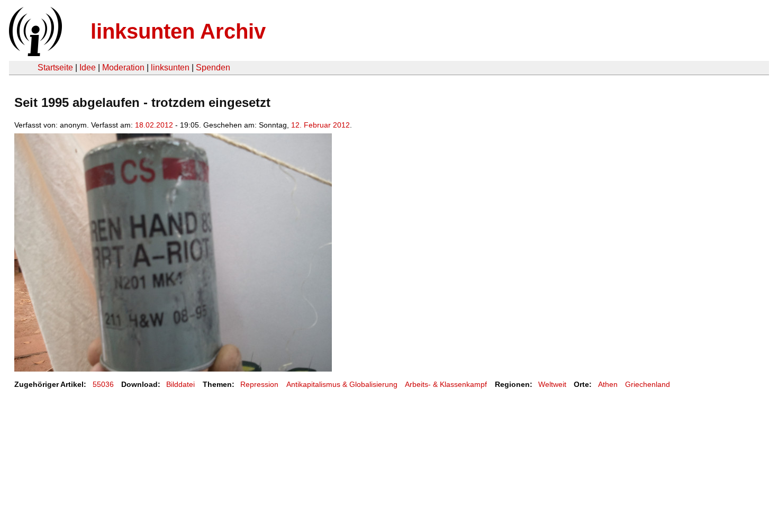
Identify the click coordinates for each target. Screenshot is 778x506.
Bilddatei (180, 384)
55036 (103, 384)
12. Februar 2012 (320, 125)
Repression (259, 384)
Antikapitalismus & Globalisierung (341, 384)
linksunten (170, 67)
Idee (87, 67)
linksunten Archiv (178, 31)
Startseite (55, 67)
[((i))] (34, 53)
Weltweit (552, 384)
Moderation (123, 67)
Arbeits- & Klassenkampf (446, 384)
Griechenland (647, 384)
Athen (608, 384)
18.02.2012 (154, 125)
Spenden (213, 67)
